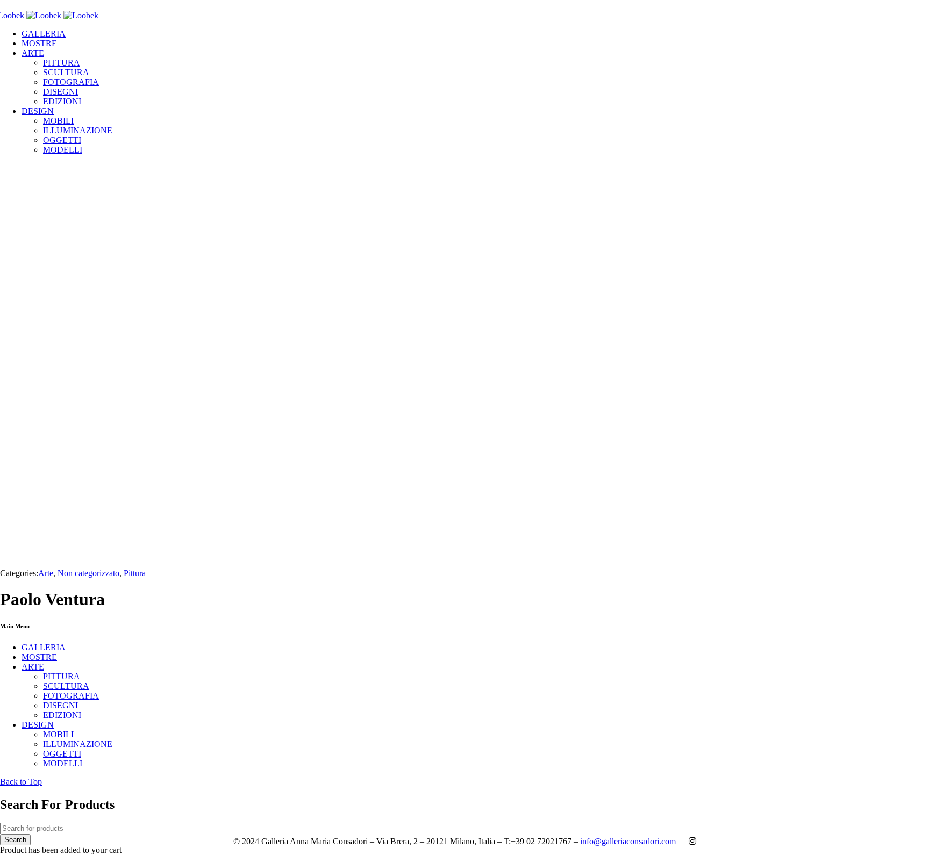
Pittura (135, 573)
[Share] (893, 12)
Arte (45, 573)
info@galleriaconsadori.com (628, 841)
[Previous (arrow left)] (19, 428)
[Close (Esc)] (917, 12)
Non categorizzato (88, 573)
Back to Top (21, 781)
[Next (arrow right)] (910, 428)
